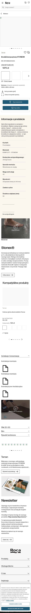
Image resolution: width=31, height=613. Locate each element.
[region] (15, 598)
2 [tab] (13, 48)
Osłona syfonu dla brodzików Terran (13, 312)
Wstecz (5, 13)
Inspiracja (5, 581)
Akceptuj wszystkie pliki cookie (15, 608)
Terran (4, 308)
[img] (4, 328)
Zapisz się (5, 539)
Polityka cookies (10, 600)
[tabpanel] (15, 31)
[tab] (15, 356)
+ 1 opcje (5, 333)
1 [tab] (11, 48)
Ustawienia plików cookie (15, 604)
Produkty (4, 559)
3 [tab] (15, 48)
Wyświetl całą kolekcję (9, 471)
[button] (3, 7)
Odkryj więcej (6, 275)
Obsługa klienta (7, 566)
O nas (3, 573)
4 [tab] (17, 48)
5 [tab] (19, 48)
